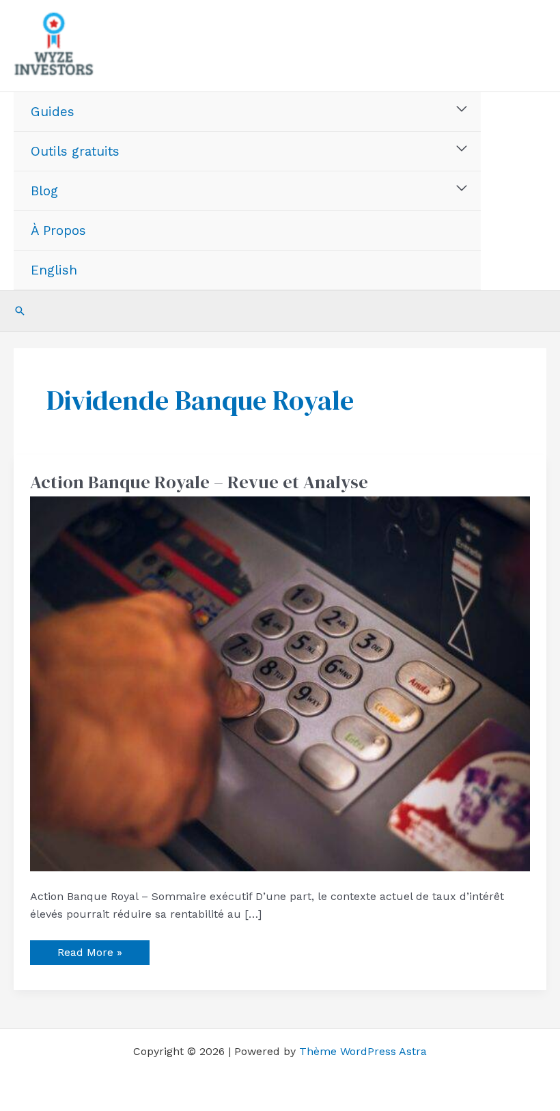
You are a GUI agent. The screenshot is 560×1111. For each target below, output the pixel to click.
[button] (20, 311)
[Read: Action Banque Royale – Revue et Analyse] (280, 683)
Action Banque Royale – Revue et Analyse (199, 482)
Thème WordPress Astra (363, 1051)
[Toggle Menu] (462, 109)
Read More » (89, 949)
